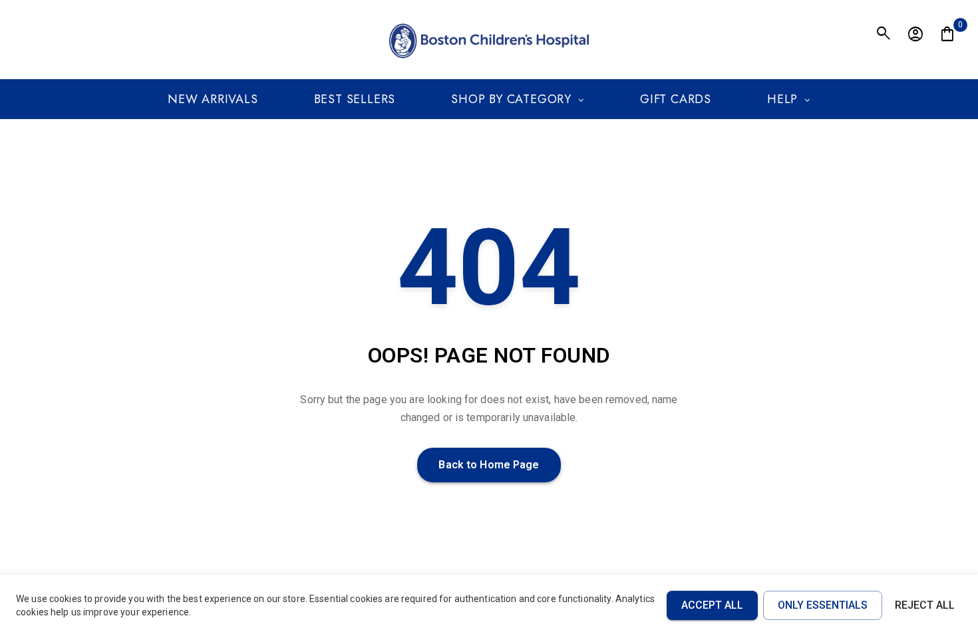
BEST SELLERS (355, 99)
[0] (947, 34)
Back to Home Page (488, 464)
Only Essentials (823, 605)
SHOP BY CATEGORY (511, 99)
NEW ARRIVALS (213, 99)
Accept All (712, 605)
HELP (782, 99)
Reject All (925, 605)
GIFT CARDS (675, 99)
